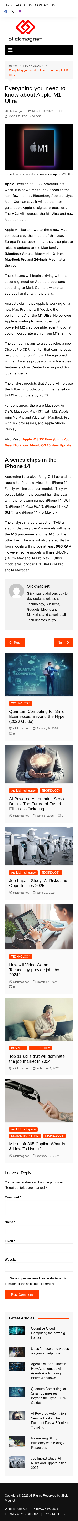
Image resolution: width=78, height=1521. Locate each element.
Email (10, 1241)
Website (10, 1259)
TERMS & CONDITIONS (22, 1514)
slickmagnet (16, 111)
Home (9, 5)
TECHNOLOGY (32, 116)
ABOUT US (24, 5)
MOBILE (14, 116)
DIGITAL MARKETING (25, 1135)
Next (61, 642)
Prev (17, 642)
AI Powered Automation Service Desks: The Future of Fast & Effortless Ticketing (38, 804)
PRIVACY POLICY (45, 1508)
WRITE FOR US (16, 1508)
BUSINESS (18, 1048)
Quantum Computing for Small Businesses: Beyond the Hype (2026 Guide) (37, 716)
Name (10, 1222)
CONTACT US (45, 5)
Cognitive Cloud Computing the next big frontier (48, 1333)
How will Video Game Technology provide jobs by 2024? (34, 970)
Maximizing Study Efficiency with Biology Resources (47, 1443)
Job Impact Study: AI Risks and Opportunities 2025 (48, 1463)
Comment (13, 1197)
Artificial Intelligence (23, 790)
